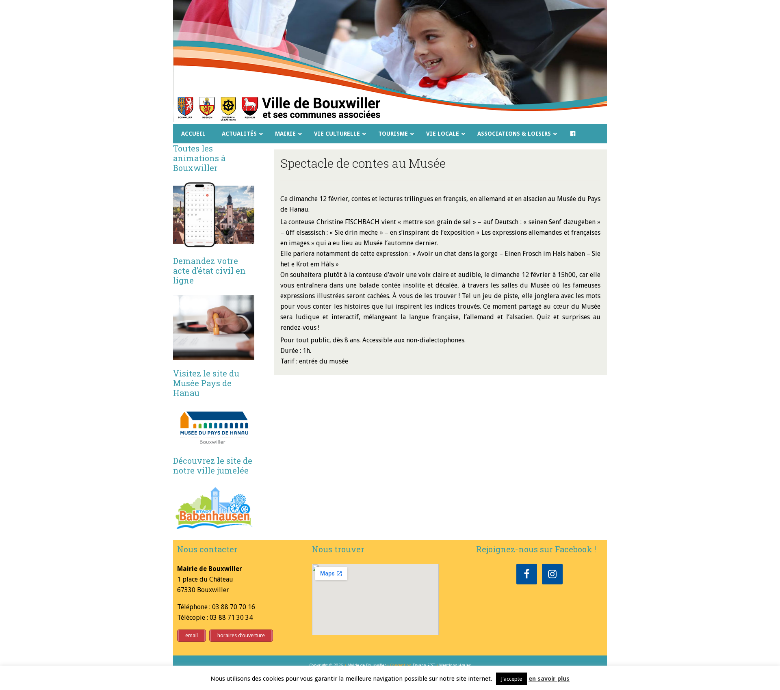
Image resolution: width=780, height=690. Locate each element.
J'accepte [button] (511, 679)
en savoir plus (549, 678)
